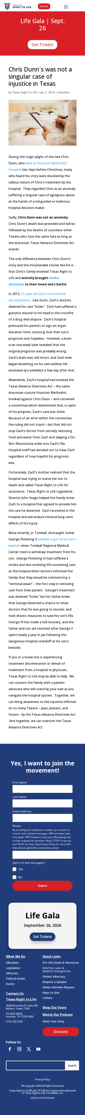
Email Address (23, 811)
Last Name (20, 797)
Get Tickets (42, 44)
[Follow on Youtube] (38, 1049)
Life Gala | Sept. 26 (42, 24)
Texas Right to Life (24, 92)
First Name (20, 782)
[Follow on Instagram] (19, 1049)
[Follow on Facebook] (10, 1049)
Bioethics (64, 92)
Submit (42, 885)
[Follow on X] (29, 1049)
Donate (44, 6)
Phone (16, 826)
